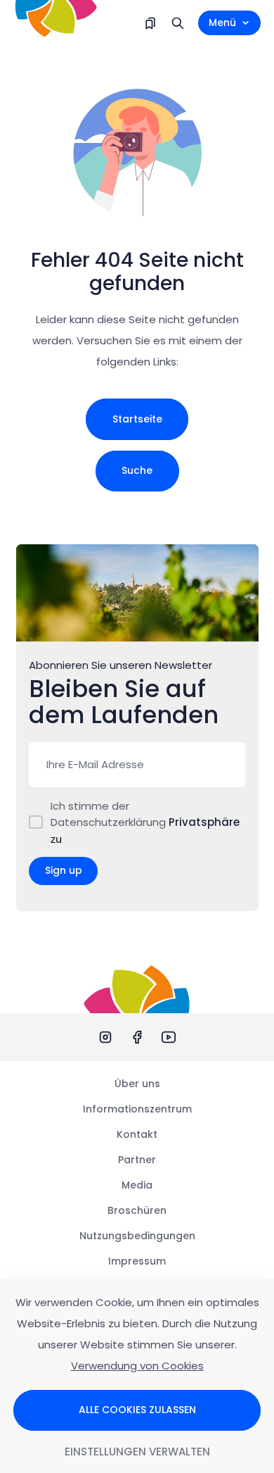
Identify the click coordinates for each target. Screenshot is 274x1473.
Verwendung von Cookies (137, 1365)
